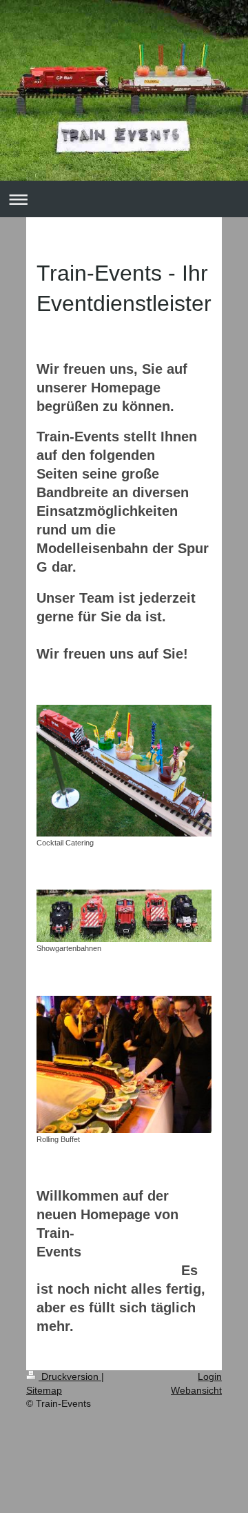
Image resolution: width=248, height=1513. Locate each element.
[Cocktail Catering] (124, 770)
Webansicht (196, 1390)
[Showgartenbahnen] (124, 916)
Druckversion (70, 1376)
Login (210, 1376)
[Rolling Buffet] (124, 1065)
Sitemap (44, 1390)
